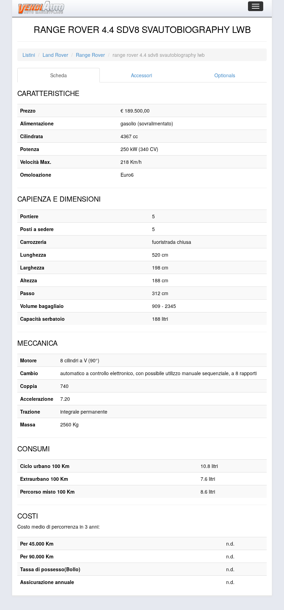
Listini (29, 54)
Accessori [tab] (141, 75)
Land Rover (55, 54)
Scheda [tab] (58, 75)
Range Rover (90, 54)
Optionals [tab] (224, 75)
